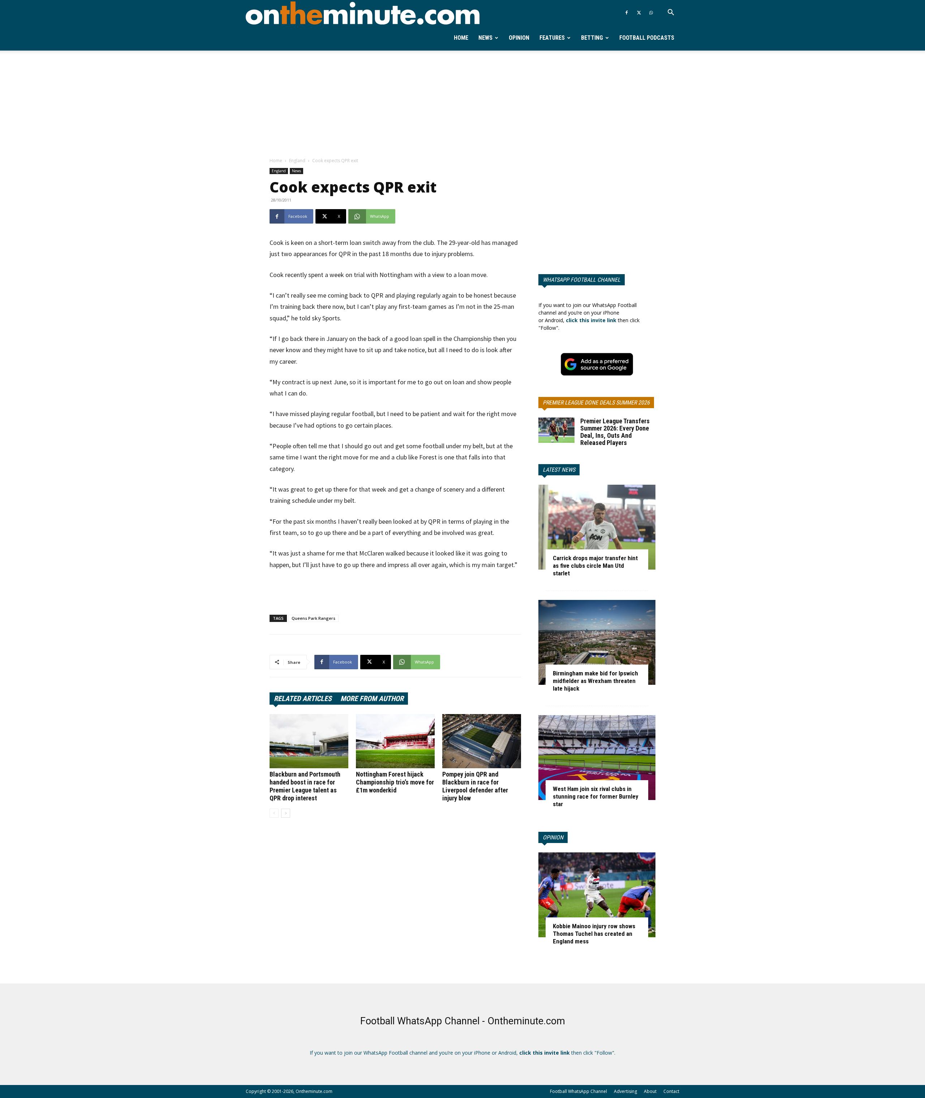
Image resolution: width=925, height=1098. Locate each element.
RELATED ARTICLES (303, 698)
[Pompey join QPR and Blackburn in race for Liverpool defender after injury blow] (481, 741)
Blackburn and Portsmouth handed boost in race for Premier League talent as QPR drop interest (305, 786)
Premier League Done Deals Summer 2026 (596, 402)
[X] (638, 12)
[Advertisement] (462, 104)
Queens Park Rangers (313, 618)
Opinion (519, 37)
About (650, 1091)
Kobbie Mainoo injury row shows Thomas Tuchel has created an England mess (594, 933)
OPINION (553, 837)
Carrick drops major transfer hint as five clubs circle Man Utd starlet (595, 565)
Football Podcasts (646, 37)
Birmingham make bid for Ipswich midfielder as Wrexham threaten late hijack (595, 681)
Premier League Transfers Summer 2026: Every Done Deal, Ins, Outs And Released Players (615, 431)
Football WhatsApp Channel (578, 1091)
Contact (671, 1091)
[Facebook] (626, 12)
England (297, 160)
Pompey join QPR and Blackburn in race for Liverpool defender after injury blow (475, 786)
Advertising (625, 1091)
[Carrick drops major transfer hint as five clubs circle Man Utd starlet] (596, 527)
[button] (670, 13)
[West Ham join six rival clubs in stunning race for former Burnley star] (596, 757)
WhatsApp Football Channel (581, 279)
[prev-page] (274, 813)
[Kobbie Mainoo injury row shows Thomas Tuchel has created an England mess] (596, 894)
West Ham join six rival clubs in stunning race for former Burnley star (595, 796)
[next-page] (285, 813)
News (485, 37)
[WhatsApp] (651, 12)
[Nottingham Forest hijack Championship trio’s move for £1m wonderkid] (395, 741)
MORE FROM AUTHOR (372, 698)
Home (461, 37)
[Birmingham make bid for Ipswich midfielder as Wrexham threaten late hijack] (596, 642)
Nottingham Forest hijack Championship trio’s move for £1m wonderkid (395, 782)
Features (552, 37)
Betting (592, 37)
